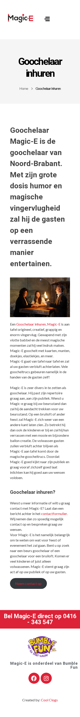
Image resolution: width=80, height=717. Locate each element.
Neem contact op (28, 583)
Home (23, 88)
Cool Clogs (49, 700)
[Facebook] (34, 678)
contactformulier (54, 513)
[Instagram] (46, 678)
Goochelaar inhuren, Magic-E (38, 324)
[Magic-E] (21, 18)
